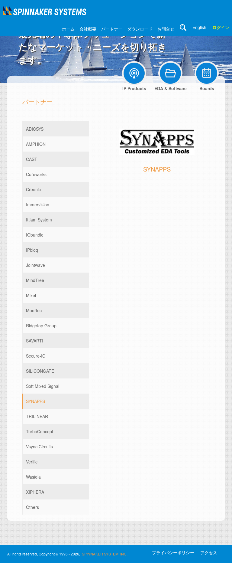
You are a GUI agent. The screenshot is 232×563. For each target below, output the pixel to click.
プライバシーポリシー (173, 552)
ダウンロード (140, 29)
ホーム (68, 29)
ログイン (220, 27)
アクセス (208, 552)
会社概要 (87, 29)
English (199, 27)
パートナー (111, 29)
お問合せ (165, 29)
